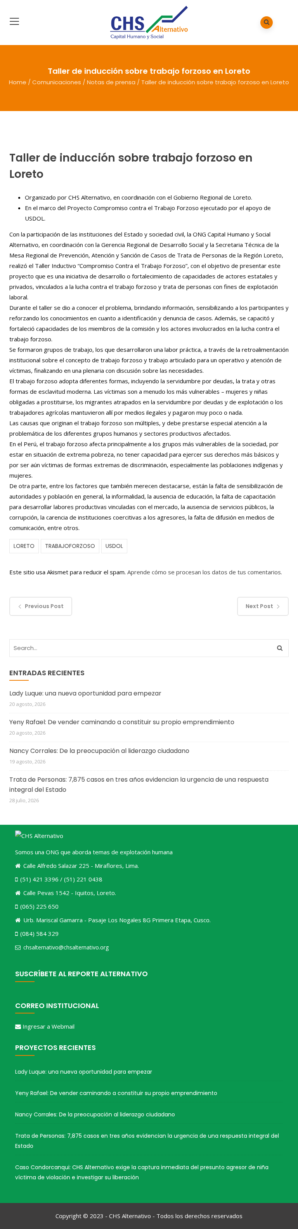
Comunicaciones (56, 82)
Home (17, 82)
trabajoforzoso (70, 546)
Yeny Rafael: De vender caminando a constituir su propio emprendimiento (121, 722)
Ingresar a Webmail (48, 1026)
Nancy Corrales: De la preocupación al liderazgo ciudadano (99, 750)
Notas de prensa (111, 82)
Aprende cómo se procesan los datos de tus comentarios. (204, 572)
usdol (114, 546)
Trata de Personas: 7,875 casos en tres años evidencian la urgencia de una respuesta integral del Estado (139, 784)
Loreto (24, 546)
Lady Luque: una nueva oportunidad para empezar (85, 693)
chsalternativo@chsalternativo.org (66, 947)
